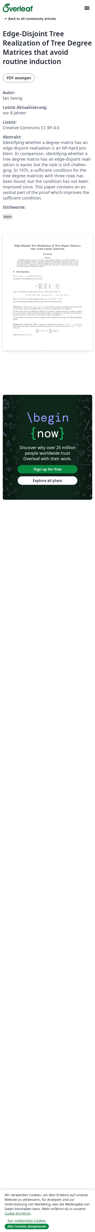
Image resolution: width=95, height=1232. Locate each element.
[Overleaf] (18, 8)
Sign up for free (47, 469)
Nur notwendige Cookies (27, 1220)
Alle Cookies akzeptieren (26, 1226)
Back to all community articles (30, 18)
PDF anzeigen (19, 77)
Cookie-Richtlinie (17, 1213)
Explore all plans (47, 480)
